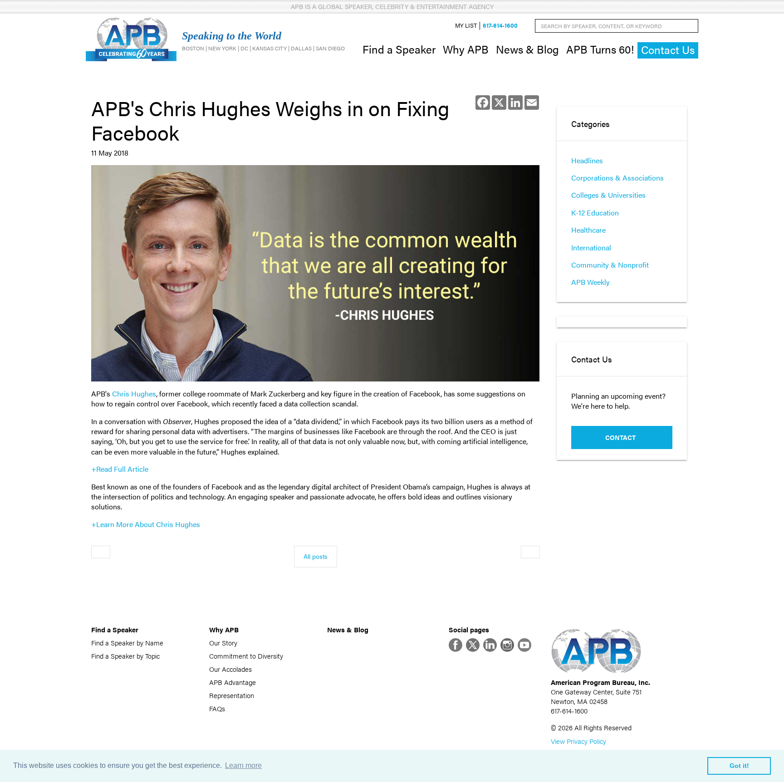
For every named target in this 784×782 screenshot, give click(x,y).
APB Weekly (590, 282)
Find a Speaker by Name (127, 642)
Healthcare (588, 230)
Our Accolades (230, 669)
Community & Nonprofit (610, 264)
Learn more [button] (243, 765)
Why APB (466, 49)
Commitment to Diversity (246, 655)
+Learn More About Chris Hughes (145, 524)
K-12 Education (595, 212)
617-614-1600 (500, 25)
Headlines (587, 160)
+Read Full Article (119, 469)
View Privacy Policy (578, 741)
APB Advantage (232, 682)
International (591, 247)
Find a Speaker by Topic (125, 655)
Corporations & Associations (617, 177)
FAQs (217, 708)
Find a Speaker (399, 49)
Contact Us (668, 49)
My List (466, 25)
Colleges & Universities (608, 195)
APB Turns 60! (600, 49)
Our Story (223, 642)
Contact (620, 437)
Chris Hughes (134, 393)
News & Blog (527, 49)
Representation (231, 695)
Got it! (739, 765)
